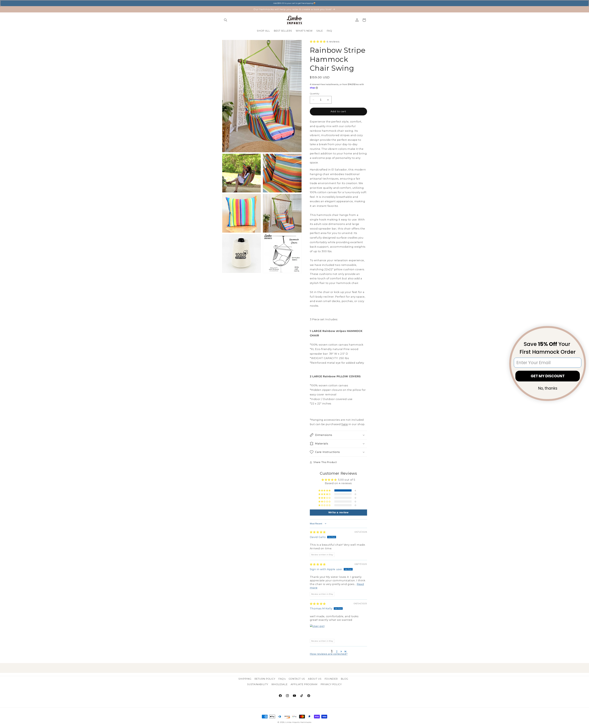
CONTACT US (297, 678)
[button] (225, 20)
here (344, 424)
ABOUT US (314, 678)
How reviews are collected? (329, 653)
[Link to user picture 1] (317, 631)
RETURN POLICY (264, 678)
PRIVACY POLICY (331, 684)
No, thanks (547, 388)
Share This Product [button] (325, 462)
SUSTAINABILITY (257, 684)
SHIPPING (245, 678)
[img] (318, 532)
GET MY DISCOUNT (548, 376)
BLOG (344, 678)
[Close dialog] (582, 330)
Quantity (314, 93)
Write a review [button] (338, 512)
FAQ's (281, 678)
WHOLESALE (279, 684)
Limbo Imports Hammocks (298, 722)
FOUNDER (331, 678)
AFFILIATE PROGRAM (304, 684)
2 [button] (337, 651)
